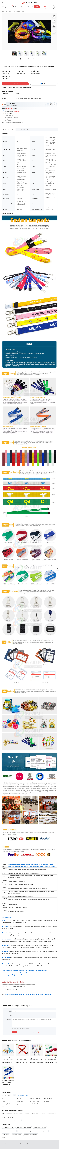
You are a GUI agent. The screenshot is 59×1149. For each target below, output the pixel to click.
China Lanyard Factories (40, 1127)
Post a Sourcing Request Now (46, 1032)
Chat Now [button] (44, 84)
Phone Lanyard (6, 1120)
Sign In (4, 122)
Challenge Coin (19, 1101)
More (3, 1137)
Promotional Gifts (16, 11)
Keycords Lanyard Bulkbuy (30, 1134)
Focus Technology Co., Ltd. (19, 1143)
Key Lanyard (16, 1120)
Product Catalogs (23, 1095)
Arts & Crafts (8, 11)
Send (15, 1032)
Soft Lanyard (6, 1134)
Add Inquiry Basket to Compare (29, 59)
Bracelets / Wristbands (35, 1104)
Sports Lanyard (26, 1120)
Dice (3, 1098)
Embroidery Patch (6, 1104)
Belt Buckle (46, 1101)
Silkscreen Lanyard (16, 1134)
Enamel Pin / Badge (34, 1098)
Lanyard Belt (44, 1131)
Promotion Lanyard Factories (24, 1127)
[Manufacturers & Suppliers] (29, 2)
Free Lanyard (22, 1131)
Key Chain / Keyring (34, 1101)
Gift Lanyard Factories (8, 1127)
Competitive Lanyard (33, 1131)
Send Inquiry (15, 83)
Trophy (3, 1101)
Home (3, 11)
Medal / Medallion (47, 1098)
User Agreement (38, 1143)
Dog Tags (45, 1104)
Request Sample (27, 87)
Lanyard (23, 11)
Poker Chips (18, 1098)
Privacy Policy (52, 1143)
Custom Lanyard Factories (9, 1131)
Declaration (45, 1143)
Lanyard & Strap (19, 1104)
